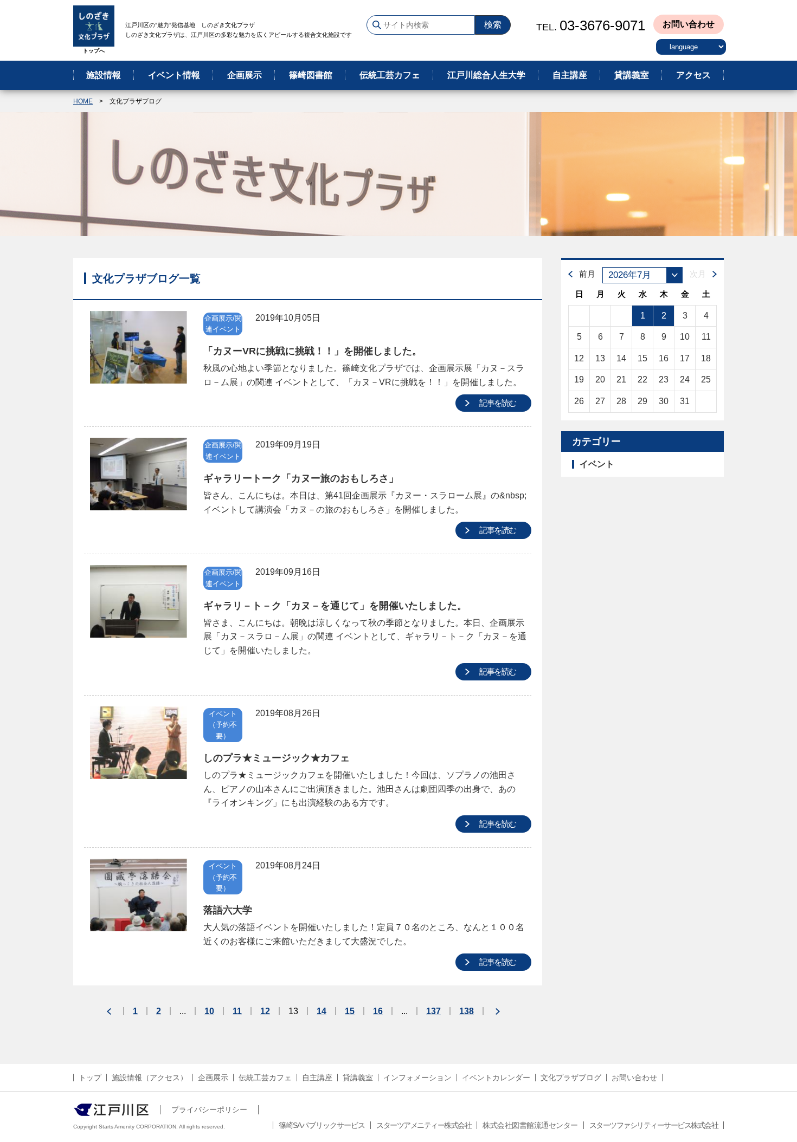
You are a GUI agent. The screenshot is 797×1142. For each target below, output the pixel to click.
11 (237, 1011)
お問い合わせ (689, 24)
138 (466, 1011)
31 (685, 401)
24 (685, 379)
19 (579, 379)
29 (642, 401)
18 (706, 358)
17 (685, 358)
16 (378, 1011)
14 (321, 1011)
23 (664, 379)
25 (706, 379)
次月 (698, 273)
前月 (587, 273)
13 (600, 358)
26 (579, 401)
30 (664, 401)
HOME (83, 101)
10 (209, 1011)
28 (621, 401)
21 (621, 379)
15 (350, 1011)
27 (600, 401)
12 (265, 1011)
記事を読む (497, 402)
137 (433, 1011)
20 (600, 379)
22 (642, 379)
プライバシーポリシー (209, 1109)
